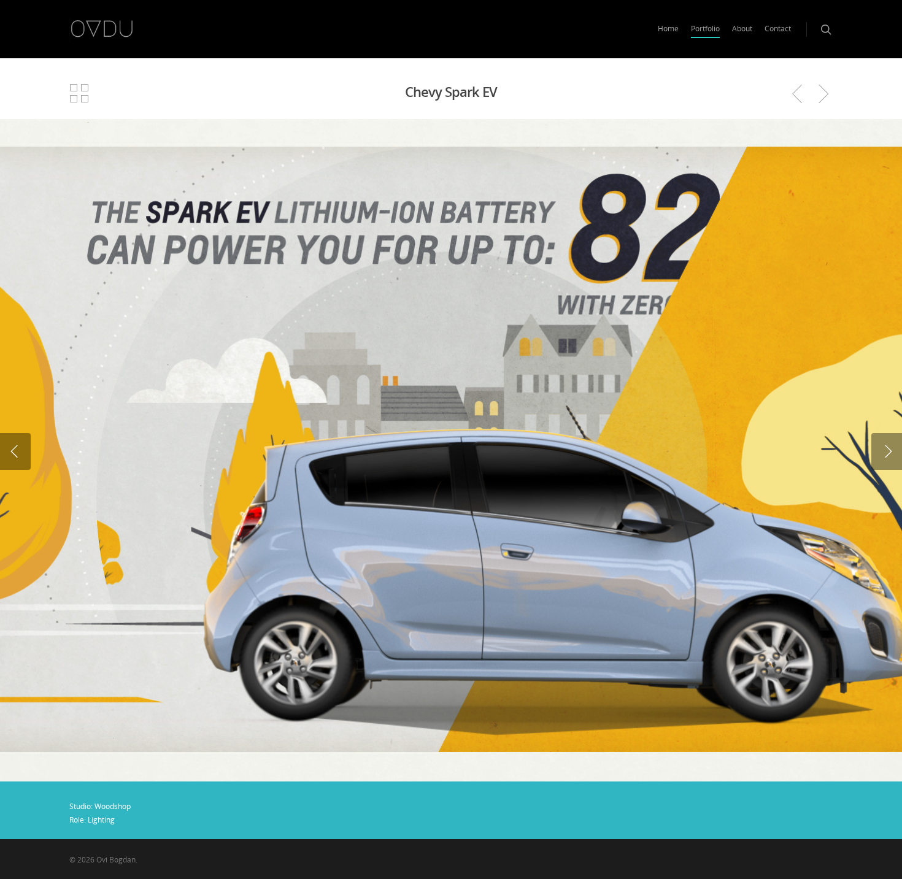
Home (668, 28)
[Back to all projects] (79, 94)
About (742, 28)
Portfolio (705, 28)
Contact (778, 28)
